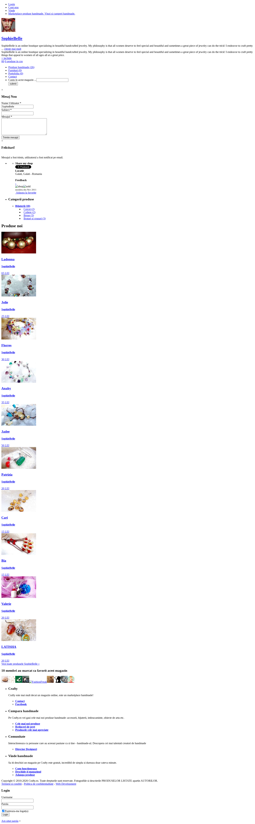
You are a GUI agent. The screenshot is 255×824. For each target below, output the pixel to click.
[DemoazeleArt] (57, 681)
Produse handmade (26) (21, 67)
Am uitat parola (9, 820)
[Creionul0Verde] (18, 681)
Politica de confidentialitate (38, 783)
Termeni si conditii (11, 783)
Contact (12, 76)
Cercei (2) (29, 209)
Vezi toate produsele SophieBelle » (20, 663)
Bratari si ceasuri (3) (35, 218)
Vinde (11, 10)
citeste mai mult (12, 48)
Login (11, 4)
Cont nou (13, 7)
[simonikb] (25, 681)
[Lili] (71, 681)
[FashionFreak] (38, 681)
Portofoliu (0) (15, 73)
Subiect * (6, 109)
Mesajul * (6, 116)
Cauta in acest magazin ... (22, 79)
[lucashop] (64, 681)
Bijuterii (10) (22, 206)
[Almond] (50, 681)
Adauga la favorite (26, 192)
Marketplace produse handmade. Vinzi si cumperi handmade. (41, 13)
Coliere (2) (29, 212)
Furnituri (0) (15, 70)
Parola (4, 803)
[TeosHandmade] (4, 681)
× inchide (6, 58)
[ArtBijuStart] (11, 681)
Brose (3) (29, 215)
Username (6, 797)
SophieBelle (11, 38)
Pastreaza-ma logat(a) (16, 811)
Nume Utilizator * (11, 103)
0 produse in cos (14, 61)
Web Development (66, 783)
